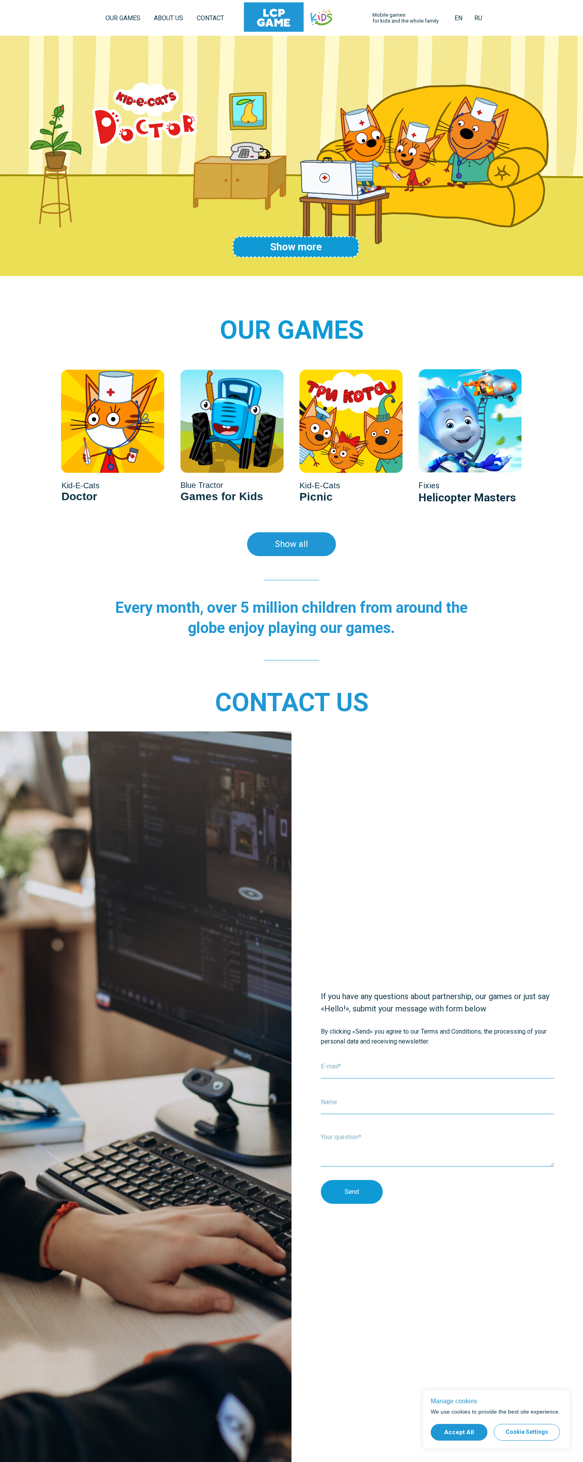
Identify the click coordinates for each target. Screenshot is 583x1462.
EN (458, 18)
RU (478, 18)
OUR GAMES (122, 18)
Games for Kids (221, 496)
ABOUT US (168, 18)
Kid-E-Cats (319, 485)
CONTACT (210, 18)
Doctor (79, 496)
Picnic (316, 497)
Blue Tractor (201, 485)
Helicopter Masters (467, 497)
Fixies (428, 485)
